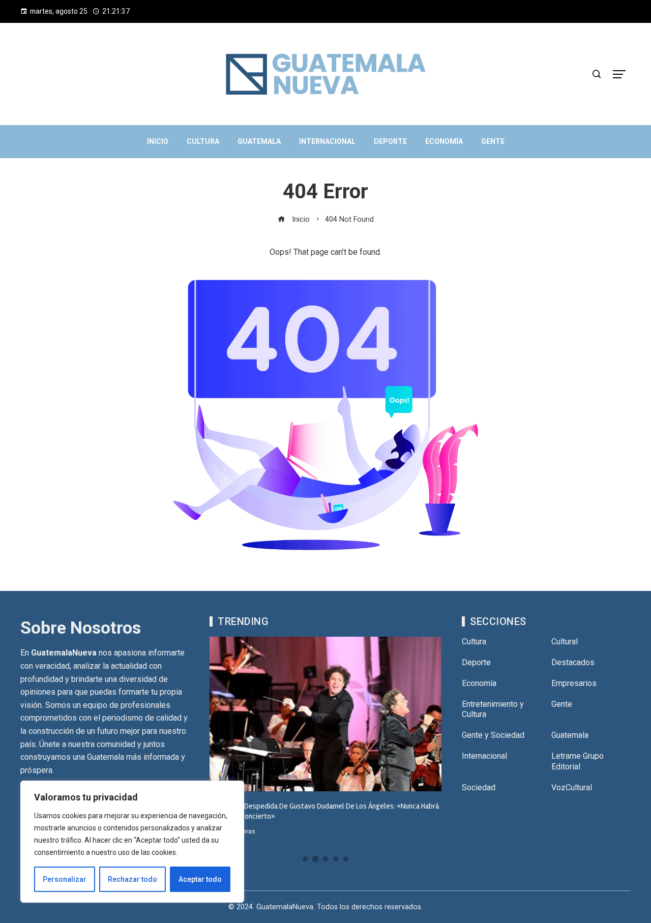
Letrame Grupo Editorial (577, 761)
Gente (561, 704)
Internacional (484, 756)
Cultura (474, 641)
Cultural (564, 641)
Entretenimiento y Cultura (493, 709)
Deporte (476, 662)
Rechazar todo (132, 879)
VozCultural (571, 787)
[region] (132, 842)
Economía (479, 683)
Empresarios (574, 683)
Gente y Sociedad (493, 735)
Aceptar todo (200, 879)
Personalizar (64, 879)
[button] (305, 858)
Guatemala (569, 735)
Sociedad (478, 787)
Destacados (573, 662)
